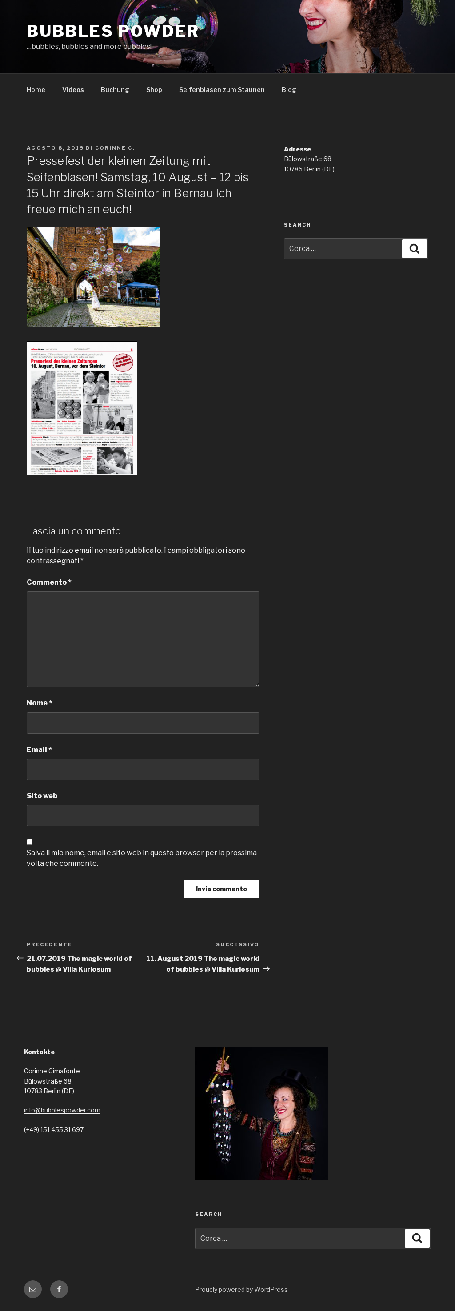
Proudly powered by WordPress (241, 1289)
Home (36, 89)
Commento (49, 582)
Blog (289, 89)
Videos (73, 89)
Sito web (42, 796)
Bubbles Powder (113, 31)
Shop (154, 89)
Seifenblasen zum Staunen (222, 89)
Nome (39, 703)
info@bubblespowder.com (62, 1110)
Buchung (115, 89)
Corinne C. (115, 148)
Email (39, 749)
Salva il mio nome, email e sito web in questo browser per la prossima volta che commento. (142, 858)
